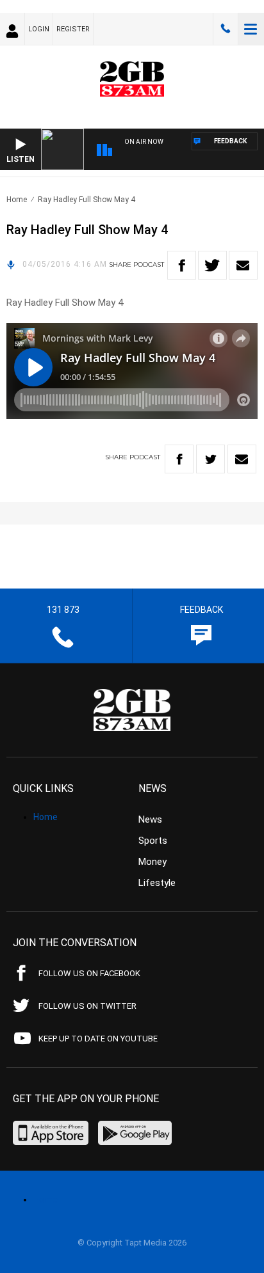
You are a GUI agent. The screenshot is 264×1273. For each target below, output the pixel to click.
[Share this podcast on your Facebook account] (181, 265)
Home (16, 199)
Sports (152, 840)
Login (38, 29)
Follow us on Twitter (87, 1006)
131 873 (225, 29)
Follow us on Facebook (89, 973)
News (150, 819)
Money (152, 861)
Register (73, 29)
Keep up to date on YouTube (98, 1038)
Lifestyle (157, 883)
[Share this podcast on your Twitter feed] (212, 265)
